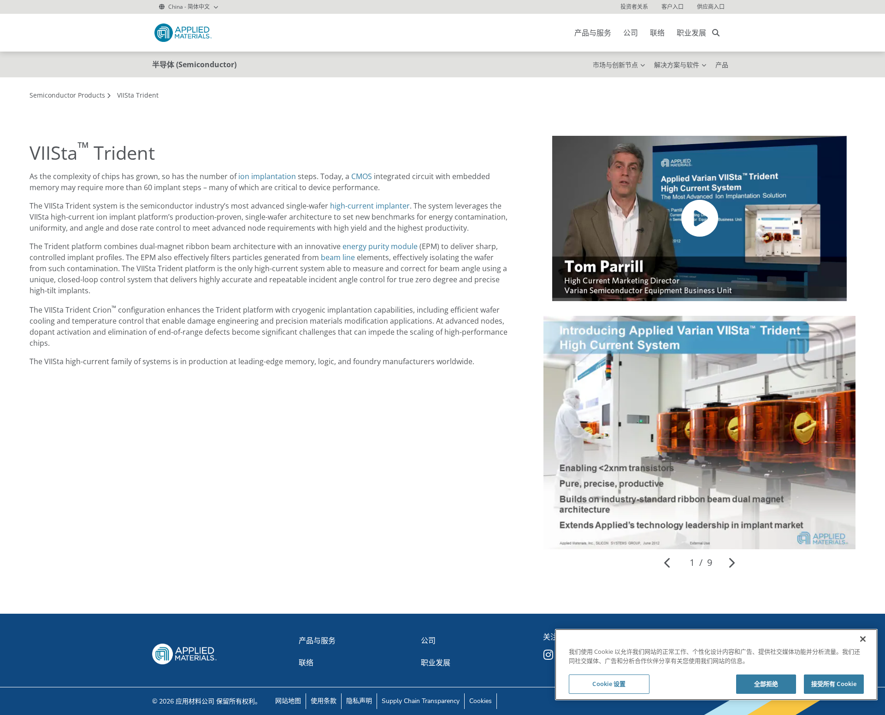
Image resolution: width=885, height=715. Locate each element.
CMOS (361, 176)
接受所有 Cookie (833, 684)
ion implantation (267, 176)
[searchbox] (716, 33)
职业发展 (691, 33)
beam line (338, 257)
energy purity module (380, 246)
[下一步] (731, 562)
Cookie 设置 (608, 684)
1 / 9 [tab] (701, 562)
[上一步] (667, 562)
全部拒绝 (766, 684)
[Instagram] (549, 654)
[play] (699, 218)
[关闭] (863, 639)
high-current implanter (370, 206)
